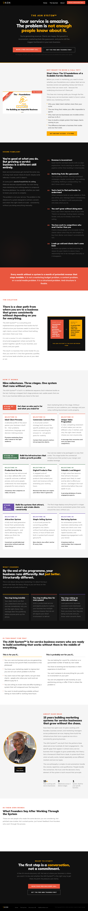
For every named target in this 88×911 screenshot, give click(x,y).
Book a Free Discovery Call (27, 49)
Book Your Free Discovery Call (44, 886)
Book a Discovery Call (76, 2)
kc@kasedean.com (43, 907)
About (62, 3)
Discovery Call (32, 907)
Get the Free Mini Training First (59, 50)
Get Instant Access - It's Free (62, 133)
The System (54, 3)
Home (45, 3)
